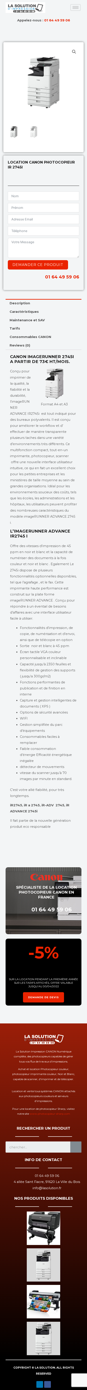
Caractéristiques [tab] (24, 312)
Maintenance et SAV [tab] (27, 320)
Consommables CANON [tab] (30, 337)
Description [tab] (20, 303)
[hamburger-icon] (75, 7)
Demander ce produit (37, 265)
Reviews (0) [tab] (20, 345)
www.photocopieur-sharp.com (50, 1113)
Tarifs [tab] (15, 328)
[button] (74, 52)
